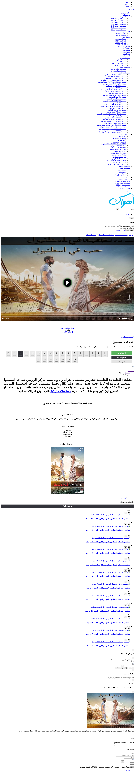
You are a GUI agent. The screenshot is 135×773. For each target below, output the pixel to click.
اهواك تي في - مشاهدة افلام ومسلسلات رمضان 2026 (116, 235)
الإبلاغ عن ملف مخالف (121, 668)
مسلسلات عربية (121, 59)
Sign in (128, 6)
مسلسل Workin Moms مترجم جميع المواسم (111, 132)
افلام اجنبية (126, 37)
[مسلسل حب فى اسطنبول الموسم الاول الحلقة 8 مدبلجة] (111, 630)
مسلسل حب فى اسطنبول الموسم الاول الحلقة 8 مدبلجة (108, 634)
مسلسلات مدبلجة (124, 179)
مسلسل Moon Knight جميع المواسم (114, 101)
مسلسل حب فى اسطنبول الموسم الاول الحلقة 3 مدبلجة (108, 565)
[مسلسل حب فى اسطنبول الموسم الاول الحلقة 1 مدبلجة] (111, 572)
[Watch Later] (129, 513)
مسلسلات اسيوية (124, 166)
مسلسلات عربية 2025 (123, 185)
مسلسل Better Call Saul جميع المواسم (113, 119)
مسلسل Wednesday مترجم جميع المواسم (112, 130)
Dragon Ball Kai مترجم (118, 147)
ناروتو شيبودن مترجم (119, 142)
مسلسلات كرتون (124, 134)
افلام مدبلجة (126, 56)
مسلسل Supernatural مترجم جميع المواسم (112, 129)
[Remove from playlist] (125, 513)
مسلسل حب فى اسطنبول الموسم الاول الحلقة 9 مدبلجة (108, 553)
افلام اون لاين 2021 (124, 46)
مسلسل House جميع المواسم (116, 102)
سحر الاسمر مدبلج (120, 173)
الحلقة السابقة (66, 328)
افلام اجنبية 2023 (120, 45)
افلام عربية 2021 (121, 35)
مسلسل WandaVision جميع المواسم (114, 74)
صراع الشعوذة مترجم (119, 157)
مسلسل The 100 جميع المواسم (116, 86)
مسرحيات (127, 177)
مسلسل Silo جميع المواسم (117, 93)
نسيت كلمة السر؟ (120, 230)
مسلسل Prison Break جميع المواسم (114, 95)
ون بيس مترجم (121, 136)
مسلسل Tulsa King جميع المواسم (115, 78)
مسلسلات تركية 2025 (123, 187)
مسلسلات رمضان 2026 (118, 18)
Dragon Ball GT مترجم (118, 145)
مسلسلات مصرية (120, 61)
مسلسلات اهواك (125, 58)
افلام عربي (126, 31)
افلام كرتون (126, 52)
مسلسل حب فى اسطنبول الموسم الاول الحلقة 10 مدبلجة (107, 611)
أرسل (131, 763)
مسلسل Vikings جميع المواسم (116, 76)
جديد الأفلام (126, 15)
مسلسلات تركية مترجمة (118, 69)
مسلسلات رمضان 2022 (118, 28)
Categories (131, 9)
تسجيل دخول (129, 230)
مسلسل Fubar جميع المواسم (117, 108)
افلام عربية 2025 (124, 188)
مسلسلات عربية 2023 (119, 63)
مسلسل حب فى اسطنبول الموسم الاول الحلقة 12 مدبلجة (107, 518)
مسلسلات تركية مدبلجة (118, 71)
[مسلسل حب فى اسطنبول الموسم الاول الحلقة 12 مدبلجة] (110, 515)
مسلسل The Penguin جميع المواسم (114, 84)
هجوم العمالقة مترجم (119, 159)
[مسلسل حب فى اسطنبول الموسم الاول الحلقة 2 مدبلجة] (111, 642)
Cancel (131, 668)
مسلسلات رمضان (124, 17)
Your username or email (126, 226)
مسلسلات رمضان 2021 (118, 30)
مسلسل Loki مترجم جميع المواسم (114, 123)
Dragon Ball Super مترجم (118, 149)
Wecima (127, 373)
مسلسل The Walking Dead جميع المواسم (112, 80)
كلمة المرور (130, 228)
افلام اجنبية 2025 (120, 41)
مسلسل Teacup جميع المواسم (116, 88)
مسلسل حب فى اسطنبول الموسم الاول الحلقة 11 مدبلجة (107, 622)
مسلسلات (127, 4)
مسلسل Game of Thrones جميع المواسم (113, 106)
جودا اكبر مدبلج (121, 170)
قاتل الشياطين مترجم (119, 155)
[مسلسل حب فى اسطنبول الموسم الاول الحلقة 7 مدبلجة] (111, 584)
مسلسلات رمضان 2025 (118, 20)
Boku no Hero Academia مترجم (116, 160)
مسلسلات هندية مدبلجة (122, 183)
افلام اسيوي (126, 54)
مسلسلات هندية (125, 168)
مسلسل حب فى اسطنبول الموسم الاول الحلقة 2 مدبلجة (108, 646)
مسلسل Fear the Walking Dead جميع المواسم (111, 114)
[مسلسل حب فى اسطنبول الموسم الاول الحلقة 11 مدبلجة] (110, 618)
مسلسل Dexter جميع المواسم (116, 116)
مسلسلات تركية (125, 67)
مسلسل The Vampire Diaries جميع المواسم (112, 82)
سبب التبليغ (130, 659)
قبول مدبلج (122, 172)
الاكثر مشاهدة (125, 13)
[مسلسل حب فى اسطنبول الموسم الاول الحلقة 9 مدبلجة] (111, 549)
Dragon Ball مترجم (120, 151)
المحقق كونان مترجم (119, 138)
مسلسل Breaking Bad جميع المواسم (114, 117)
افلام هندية (126, 50)
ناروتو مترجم (122, 140)
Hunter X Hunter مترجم (118, 153)
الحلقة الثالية (67, 332)
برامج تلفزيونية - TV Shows (121, 181)
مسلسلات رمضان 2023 (118, 26)
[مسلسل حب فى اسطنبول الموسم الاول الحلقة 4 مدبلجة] (111, 526)
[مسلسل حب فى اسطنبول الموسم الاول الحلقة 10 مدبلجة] (110, 607)
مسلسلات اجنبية (124, 73)
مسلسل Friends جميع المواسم (116, 112)
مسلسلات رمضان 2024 (118, 24)
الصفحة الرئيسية (124, 2)
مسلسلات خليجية (120, 65)
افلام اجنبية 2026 (120, 39)
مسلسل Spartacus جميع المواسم (115, 91)
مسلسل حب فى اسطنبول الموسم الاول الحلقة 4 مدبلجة (108, 530)
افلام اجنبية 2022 (120, 43)
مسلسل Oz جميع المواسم (117, 97)
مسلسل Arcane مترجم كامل (117, 164)
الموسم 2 (122, 361)
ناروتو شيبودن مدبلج (119, 162)
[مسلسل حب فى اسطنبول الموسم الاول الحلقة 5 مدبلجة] (111, 538)
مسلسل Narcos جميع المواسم (116, 99)
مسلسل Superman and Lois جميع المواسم (112, 89)
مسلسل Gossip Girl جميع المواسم (115, 104)
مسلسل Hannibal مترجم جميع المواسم (113, 121)
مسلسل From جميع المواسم (117, 110)
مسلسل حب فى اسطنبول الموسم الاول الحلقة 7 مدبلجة (108, 588)
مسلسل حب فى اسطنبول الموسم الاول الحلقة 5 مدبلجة (108, 542)
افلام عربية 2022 (121, 33)
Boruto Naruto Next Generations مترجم (113, 144)
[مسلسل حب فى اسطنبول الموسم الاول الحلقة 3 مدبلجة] (111, 561)
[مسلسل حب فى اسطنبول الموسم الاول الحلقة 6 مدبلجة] (111, 595)
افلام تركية (126, 48)
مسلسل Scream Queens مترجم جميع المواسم (111, 127)
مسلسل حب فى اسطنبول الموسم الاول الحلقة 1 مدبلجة (108, 576)
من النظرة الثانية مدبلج (118, 175)
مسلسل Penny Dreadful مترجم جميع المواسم (111, 125)
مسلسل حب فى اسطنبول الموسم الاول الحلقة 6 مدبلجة (108, 599)
